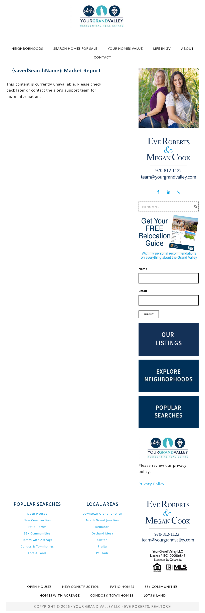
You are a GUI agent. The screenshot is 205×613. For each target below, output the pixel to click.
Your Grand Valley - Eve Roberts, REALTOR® (102, 22)
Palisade (102, 553)
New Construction (37, 520)
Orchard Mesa (102, 533)
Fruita (102, 546)
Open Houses (37, 513)
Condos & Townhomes (37, 546)
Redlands (102, 527)
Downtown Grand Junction (102, 513)
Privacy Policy (151, 483)
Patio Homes (37, 527)
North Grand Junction (102, 520)
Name (143, 269)
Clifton (102, 540)
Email (143, 291)
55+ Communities (37, 533)
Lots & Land (37, 553)
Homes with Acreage (37, 540)
